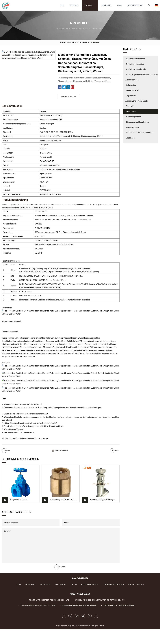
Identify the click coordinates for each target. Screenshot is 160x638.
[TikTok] (96, 616)
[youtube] (83, 616)
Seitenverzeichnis (114, 584)
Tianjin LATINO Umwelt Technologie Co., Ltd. (49, 600)
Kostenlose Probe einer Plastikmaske (79, 605)
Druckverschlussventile (135, 59)
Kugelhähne (130, 138)
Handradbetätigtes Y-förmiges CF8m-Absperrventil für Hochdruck (102, 501)
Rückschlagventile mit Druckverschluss (141, 75)
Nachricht (107, 5)
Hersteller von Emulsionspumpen (118, 605)
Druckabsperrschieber (134, 64)
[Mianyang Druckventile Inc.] (6, 5)
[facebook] (64, 616)
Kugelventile (130, 96)
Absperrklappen (132, 127)
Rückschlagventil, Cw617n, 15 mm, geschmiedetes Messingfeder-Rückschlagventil (63, 501)
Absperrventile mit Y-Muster (136, 101)
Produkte (88, 5)
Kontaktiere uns (135, 5)
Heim (62, 5)
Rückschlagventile (133, 117)
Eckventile (129, 106)
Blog (119, 5)
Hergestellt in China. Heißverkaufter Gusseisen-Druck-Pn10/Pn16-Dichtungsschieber (21, 501)
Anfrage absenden (68, 96)
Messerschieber (132, 90)
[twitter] (77, 616)
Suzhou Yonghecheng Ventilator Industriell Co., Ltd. (100, 600)
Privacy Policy (136, 584)
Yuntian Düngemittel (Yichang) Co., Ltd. (38, 605)
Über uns (74, 5)
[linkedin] (70, 616)
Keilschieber (130, 85)
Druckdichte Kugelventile (135, 69)
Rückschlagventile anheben (137, 122)
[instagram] (90, 616)
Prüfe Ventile (82, 42)
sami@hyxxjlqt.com (97, 626)
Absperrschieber (132, 80)
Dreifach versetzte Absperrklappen (139, 133)
